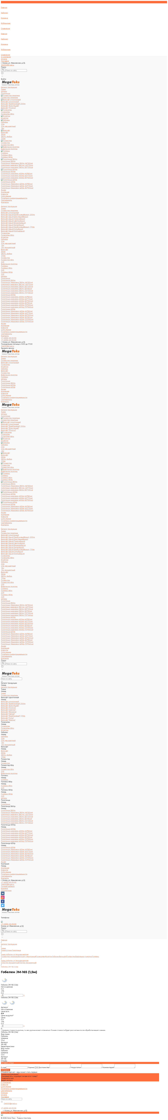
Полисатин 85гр (7, 114)
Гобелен (4, 239)
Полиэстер (5, 258)
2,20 (2, 262)
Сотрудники (6, 196)
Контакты (5, 336)
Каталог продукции (9, 206)
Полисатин (5, 233)
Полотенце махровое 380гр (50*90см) (16, 289)
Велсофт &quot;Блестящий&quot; (14, 217)
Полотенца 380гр (8, 280)
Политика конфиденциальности (14, 198)
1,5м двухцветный (8, 248)
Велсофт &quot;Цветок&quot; (13, 221)
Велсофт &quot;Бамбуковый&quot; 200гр (18, 215)
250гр (3, 135)
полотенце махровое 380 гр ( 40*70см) (17, 165)
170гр (3, 139)
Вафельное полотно (9, 264)
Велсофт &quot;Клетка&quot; (13, 231)
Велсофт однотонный (10, 213)
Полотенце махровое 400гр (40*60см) (16, 174)
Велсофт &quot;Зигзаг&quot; (12, 225)
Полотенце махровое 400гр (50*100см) (17, 178)
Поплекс (4, 266)
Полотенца (5, 278)
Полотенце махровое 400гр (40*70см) (17, 176)
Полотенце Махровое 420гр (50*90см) (16, 317)
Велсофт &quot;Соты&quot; (12, 229)
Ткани (3, 208)
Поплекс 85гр (6, 155)
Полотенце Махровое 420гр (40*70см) (17, 186)
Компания (5, 326)
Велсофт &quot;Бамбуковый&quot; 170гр (18, 227)
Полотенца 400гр (8, 295)
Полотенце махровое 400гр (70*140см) (17, 307)
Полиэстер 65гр (7, 145)
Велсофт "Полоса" (8, 108)
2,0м (2, 124)
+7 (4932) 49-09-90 (8, 882)
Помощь (4, 1093)
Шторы (4, 276)
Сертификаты (6, 200)
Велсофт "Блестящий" (10, 106)
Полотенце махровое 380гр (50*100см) (17, 167)
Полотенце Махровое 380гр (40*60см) (17, 163)
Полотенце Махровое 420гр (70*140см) (17, 321)
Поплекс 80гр (7, 157)
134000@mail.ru (7, 65)
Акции (3, 324)
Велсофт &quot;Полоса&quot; (13, 219)
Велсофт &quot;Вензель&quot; (13, 223)
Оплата (4, 59)
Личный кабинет (8, 886)
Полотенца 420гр (8, 309)
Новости (4, 194)
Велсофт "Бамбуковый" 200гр (13, 104)
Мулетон (4, 237)
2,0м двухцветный (8, 126)
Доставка (5, 61)
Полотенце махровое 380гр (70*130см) (17, 291)
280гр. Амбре (6, 137)
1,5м (2, 128)
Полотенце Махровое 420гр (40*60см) (17, 184)
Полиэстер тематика (9, 211)
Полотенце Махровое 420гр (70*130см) (17, 319)
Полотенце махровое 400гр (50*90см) (16, 303)
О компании (6, 57)
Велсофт (4, 250)
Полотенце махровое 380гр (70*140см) (17, 293)
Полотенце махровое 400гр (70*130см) (17, 305)
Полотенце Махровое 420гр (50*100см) (17, 188)
